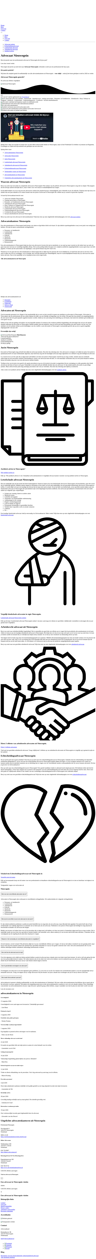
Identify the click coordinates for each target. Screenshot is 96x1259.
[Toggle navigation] (1, 32)
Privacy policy (5, 1208)
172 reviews (25, 97)
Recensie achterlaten (7, 1211)
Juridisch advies (9, 51)
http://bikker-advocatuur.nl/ (9, 1152)
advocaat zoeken (75, 217)
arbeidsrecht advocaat (77, 644)
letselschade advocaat (7, 515)
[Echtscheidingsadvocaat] (48, 870)
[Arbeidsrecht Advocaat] (48, 740)
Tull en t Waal (8, 305)
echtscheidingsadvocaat (79, 774)
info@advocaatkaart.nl (7, 1238)
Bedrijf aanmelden (6, 1206)
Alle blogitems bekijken (8, 1257)
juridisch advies (61, 370)
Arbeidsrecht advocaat (11, 49)
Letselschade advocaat (11, 47)
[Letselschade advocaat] (48, 610)
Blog (2, 27)
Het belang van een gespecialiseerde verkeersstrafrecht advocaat (20, 1255)
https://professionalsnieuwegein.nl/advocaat (13, 1136)
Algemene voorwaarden (8, 1209)
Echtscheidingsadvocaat (11, 46)
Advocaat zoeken (9, 44)
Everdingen (7, 301)
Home (2, 25)
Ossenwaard (8, 306)
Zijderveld (7, 303)
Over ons (3, 28)
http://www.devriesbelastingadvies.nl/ (12, 1167)
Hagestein (7, 300)
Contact (3, 30)
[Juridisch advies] (48, 465)
